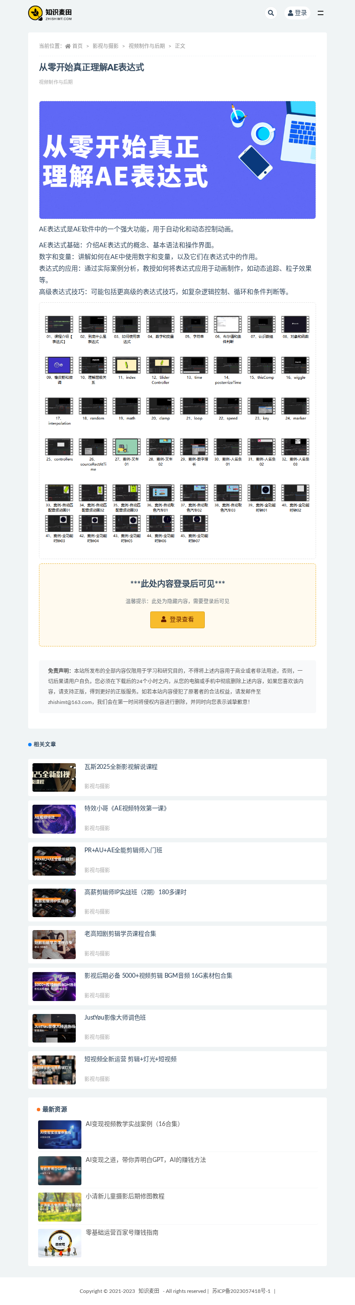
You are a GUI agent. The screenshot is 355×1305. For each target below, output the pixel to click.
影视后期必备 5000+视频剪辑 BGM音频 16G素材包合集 (158, 976)
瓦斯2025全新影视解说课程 (121, 767)
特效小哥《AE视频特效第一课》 (127, 809)
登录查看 (181, 620)
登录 (301, 13)
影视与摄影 (106, 46)
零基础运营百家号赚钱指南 (122, 1233)
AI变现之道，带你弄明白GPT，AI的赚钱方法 (146, 1160)
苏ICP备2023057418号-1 (241, 1291)
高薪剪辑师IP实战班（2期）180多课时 (135, 892)
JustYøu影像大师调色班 (115, 1018)
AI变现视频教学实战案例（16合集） (135, 1124)
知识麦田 (149, 1291)
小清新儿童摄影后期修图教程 (125, 1196)
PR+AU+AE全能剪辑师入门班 (123, 851)
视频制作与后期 (147, 46)
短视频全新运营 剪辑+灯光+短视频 (130, 1059)
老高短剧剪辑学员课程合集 (120, 934)
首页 (77, 46)
